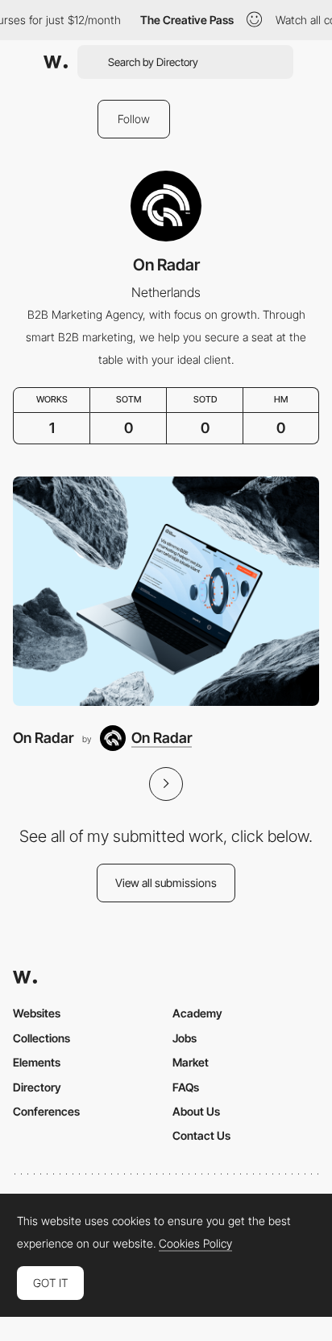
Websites (36, 1013)
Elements (36, 1062)
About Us (196, 1111)
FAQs (185, 1087)
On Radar (43, 737)
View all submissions (166, 882)
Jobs (184, 1038)
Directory (37, 1087)
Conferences (46, 1111)
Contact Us (201, 1135)
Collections (41, 1038)
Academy (197, 1013)
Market (190, 1062)
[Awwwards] (56, 62)
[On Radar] (166, 591)
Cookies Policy (195, 1243)
